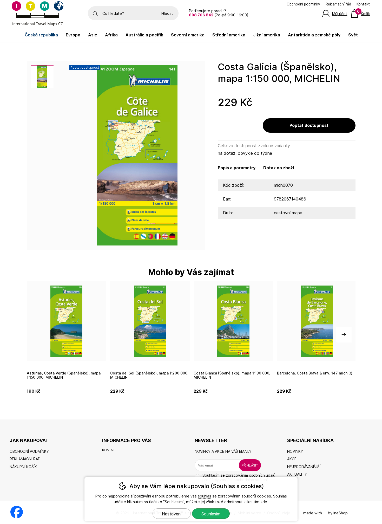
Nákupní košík (23, 466)
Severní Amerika (188, 34)
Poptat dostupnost (308, 125)
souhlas (204, 496)
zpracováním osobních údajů (250, 475)
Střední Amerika (228, 34)
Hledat (167, 13)
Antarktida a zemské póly (314, 34)
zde (263, 502)
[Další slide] (344, 334)
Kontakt (363, 4)
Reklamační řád (338, 4)
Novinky (295, 451)
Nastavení (171, 513)
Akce (292, 459)
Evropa (73, 34)
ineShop (340, 513)
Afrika (111, 34)
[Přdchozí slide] (38, 334)
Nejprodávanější (303, 466)
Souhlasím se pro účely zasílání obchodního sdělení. (238, 477)
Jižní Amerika (266, 34)
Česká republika (41, 34)
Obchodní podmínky (303, 4)
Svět (353, 34)
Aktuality (297, 474)
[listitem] (42, 76)
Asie (92, 34)
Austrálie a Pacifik (144, 34)
